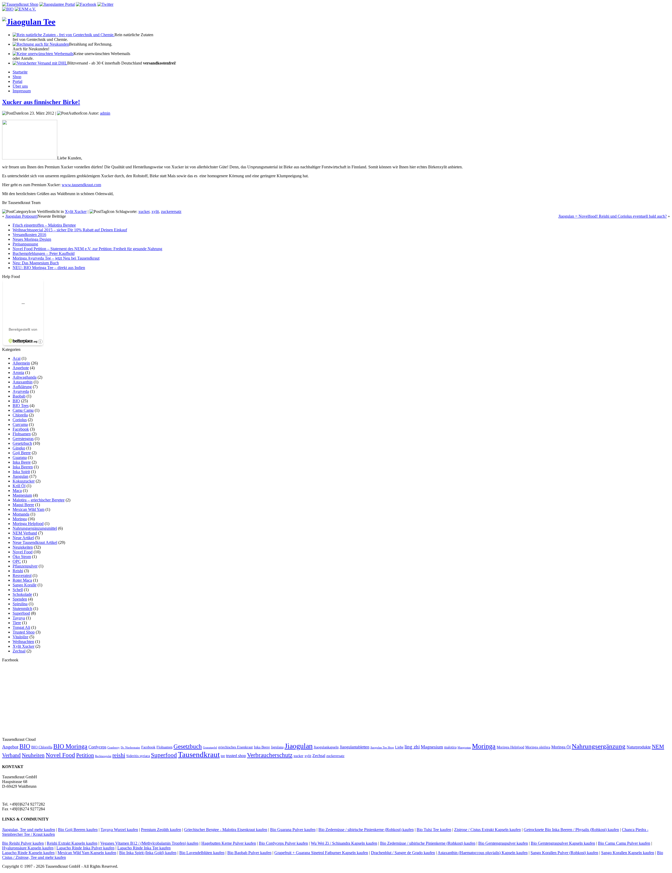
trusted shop (236, 755)
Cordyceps (97, 747)
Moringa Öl (561, 747)
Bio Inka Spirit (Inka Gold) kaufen (147, 852)
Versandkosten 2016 (29, 234)
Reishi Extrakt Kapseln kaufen (72, 843)
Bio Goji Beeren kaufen (78, 829)
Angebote (21, 368)
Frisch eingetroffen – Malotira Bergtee (44, 225)
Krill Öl (19, 486)
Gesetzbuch (22, 443)
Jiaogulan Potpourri (21, 216)
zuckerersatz (171, 211)
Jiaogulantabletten (354, 747)
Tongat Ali (21, 627)
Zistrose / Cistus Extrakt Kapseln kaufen (487, 829)
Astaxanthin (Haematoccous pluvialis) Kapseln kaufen (483, 852)
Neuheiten (33, 755)
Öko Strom (22, 556)
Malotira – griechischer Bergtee (39, 500)
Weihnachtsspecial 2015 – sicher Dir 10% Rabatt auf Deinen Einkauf (70, 230)
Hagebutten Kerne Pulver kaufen (228, 843)
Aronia (18, 372)
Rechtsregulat (103, 756)
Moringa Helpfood (28, 523)
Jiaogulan (20, 476)
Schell (18, 589)
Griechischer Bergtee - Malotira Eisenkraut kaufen (225, 829)
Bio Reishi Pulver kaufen (23, 843)
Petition (85, 755)
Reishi (18, 571)
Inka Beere (22, 462)
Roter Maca (22, 580)
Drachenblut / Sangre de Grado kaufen (403, 852)
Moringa (20, 519)
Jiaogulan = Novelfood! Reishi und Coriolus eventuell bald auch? (612, 216)
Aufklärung (22, 386)
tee (223, 756)
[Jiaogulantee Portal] (57, 4)
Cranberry (113, 747)
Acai (16, 358)
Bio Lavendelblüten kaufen (201, 852)
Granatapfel (210, 747)
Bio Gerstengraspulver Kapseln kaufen (563, 843)
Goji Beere (22, 453)
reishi (118, 755)
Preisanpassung (25, 244)
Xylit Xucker (76, 211)
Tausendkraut (199, 754)
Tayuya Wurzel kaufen (119, 829)
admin (105, 113)
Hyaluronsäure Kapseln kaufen (28, 848)
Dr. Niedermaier (130, 747)
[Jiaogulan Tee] (28, 21)
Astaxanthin (23, 382)
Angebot (10, 746)
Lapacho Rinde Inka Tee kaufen (144, 848)
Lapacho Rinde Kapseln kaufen (28, 852)
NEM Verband (25, 533)
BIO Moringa (70, 746)
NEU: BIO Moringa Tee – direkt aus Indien (49, 267)
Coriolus (20, 419)
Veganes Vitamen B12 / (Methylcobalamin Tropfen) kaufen (149, 843)
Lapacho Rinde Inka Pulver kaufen (85, 848)
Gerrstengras (23, 438)
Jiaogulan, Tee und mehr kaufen (28, 829)
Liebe (399, 747)
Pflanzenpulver (25, 566)
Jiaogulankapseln (326, 747)
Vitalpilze (20, 637)
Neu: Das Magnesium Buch (36, 263)
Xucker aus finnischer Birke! (41, 102)
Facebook (21, 429)
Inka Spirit (21, 471)
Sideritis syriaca (138, 756)
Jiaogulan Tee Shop (382, 747)
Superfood (21, 613)
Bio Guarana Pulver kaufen (293, 829)
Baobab (19, 396)
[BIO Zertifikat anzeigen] (8, 9)
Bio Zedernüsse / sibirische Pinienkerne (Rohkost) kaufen (366, 829)
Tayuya (19, 618)
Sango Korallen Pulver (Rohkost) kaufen (564, 852)
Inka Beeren (23, 467)
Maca (17, 490)
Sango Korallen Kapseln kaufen (627, 852)
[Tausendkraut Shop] (20, 4)
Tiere (17, 622)
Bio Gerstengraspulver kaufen (503, 843)
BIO (16, 401)
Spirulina (20, 604)
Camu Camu (23, 410)
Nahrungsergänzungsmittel (35, 528)
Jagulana (277, 747)
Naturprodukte (639, 747)
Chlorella (20, 415)
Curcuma (20, 424)
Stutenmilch (22, 608)
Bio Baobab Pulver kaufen (249, 852)
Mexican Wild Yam (28, 509)
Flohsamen (22, 434)
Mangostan (464, 747)
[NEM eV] (25, 9)
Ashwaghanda (24, 377)
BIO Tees (21, 405)
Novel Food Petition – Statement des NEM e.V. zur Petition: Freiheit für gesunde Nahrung (87, 249)
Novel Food (23, 552)
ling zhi (412, 746)
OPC (17, 561)
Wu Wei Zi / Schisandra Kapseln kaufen (344, 843)
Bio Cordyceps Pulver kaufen (283, 843)
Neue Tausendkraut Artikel (35, 542)
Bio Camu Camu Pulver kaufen (624, 843)
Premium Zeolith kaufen (161, 829)
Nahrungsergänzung (599, 746)
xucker (143, 211)
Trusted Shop (24, 632)
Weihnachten (23, 641)
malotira (450, 747)
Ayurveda (21, 391)
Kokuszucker (24, 481)
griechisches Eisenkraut (235, 747)
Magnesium (22, 495)
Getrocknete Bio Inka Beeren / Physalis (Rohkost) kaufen (571, 829)
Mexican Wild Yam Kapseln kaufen (86, 852)
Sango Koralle (24, 585)
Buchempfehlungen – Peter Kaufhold (44, 253)
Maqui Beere (23, 504)
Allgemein (21, 363)
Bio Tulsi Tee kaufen (434, 829)
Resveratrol (22, 575)
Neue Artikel (23, 537)
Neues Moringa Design (32, 239)
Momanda (21, 514)
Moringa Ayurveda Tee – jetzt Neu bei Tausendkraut (56, 258)
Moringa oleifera (537, 747)
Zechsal (19, 651)
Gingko (19, 448)
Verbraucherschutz (269, 755)
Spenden (20, 599)
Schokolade (22, 594)
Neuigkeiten (23, 547)
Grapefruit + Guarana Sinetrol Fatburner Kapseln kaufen (321, 852)
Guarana (20, 457)
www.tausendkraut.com (81, 185)
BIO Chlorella (41, 747)
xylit (155, 211)
